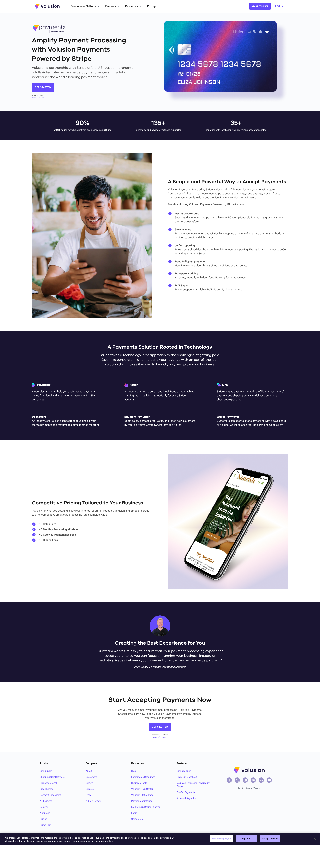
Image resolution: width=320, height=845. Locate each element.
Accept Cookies (270, 839)
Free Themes (47, 789)
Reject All (246, 839)
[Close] (314, 838)
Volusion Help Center (142, 789)
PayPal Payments (186, 792)
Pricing (151, 6)
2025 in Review (93, 801)
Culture (89, 783)
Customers (91, 777)
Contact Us (137, 819)
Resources (131, 6)
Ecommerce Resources (143, 777)
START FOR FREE (260, 6)
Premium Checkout (187, 777)
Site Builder (46, 771)
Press (89, 795)
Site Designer (184, 771)
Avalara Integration (186, 798)
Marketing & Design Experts (145, 807)
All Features (46, 801)
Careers (90, 789)
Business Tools (139, 783)
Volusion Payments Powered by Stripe (193, 785)
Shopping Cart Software (52, 777)
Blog (133, 771)
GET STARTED (43, 87)
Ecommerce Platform (83, 6)
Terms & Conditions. (39, 98)
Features (110, 6)
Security (44, 807)
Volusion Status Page (142, 795)
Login (134, 813)
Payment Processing (50, 795)
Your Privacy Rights (222, 839)
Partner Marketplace (141, 801)
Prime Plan (45, 825)
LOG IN (279, 6)
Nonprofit (45, 813)
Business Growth (49, 783)
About (89, 771)
